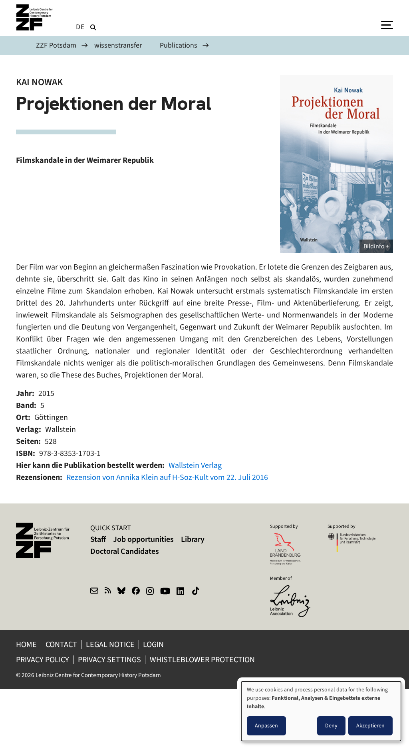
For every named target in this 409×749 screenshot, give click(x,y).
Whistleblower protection (203, 659)
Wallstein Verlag (195, 465)
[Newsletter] (94, 592)
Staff (98, 539)
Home (26, 644)
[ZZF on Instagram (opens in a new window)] (150, 592)
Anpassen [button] (266, 725)
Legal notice (110, 644)
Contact (61, 644)
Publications (178, 45)
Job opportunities (143, 539)
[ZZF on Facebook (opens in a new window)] (136, 592)
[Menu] (387, 24)
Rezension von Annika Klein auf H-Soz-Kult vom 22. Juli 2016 (167, 477)
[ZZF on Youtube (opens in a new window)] (165, 592)
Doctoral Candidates (124, 551)
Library (192, 539)
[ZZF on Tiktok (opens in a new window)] (196, 592)
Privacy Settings (109, 659)
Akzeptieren (370, 725)
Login (154, 644)
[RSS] (108, 592)
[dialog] (321, 711)
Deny (331, 725)
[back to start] (36, 17)
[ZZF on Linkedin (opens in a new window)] (181, 592)
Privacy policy (42, 659)
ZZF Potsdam (56, 45)
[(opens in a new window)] (294, 590)
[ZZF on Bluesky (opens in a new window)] (121, 592)
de (80, 27)
